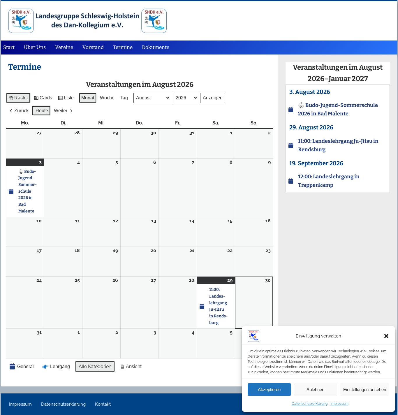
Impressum (339, 404)
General (25, 366)
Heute (42, 110)
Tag (124, 97)
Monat (87, 97)
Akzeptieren (269, 389)
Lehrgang (60, 366)
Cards (43, 99)
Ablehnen (315, 389)
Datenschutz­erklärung (309, 404)
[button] (386, 336)
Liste (66, 99)
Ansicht (131, 368)
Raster (18, 99)
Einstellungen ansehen (364, 389)
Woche (107, 97)
